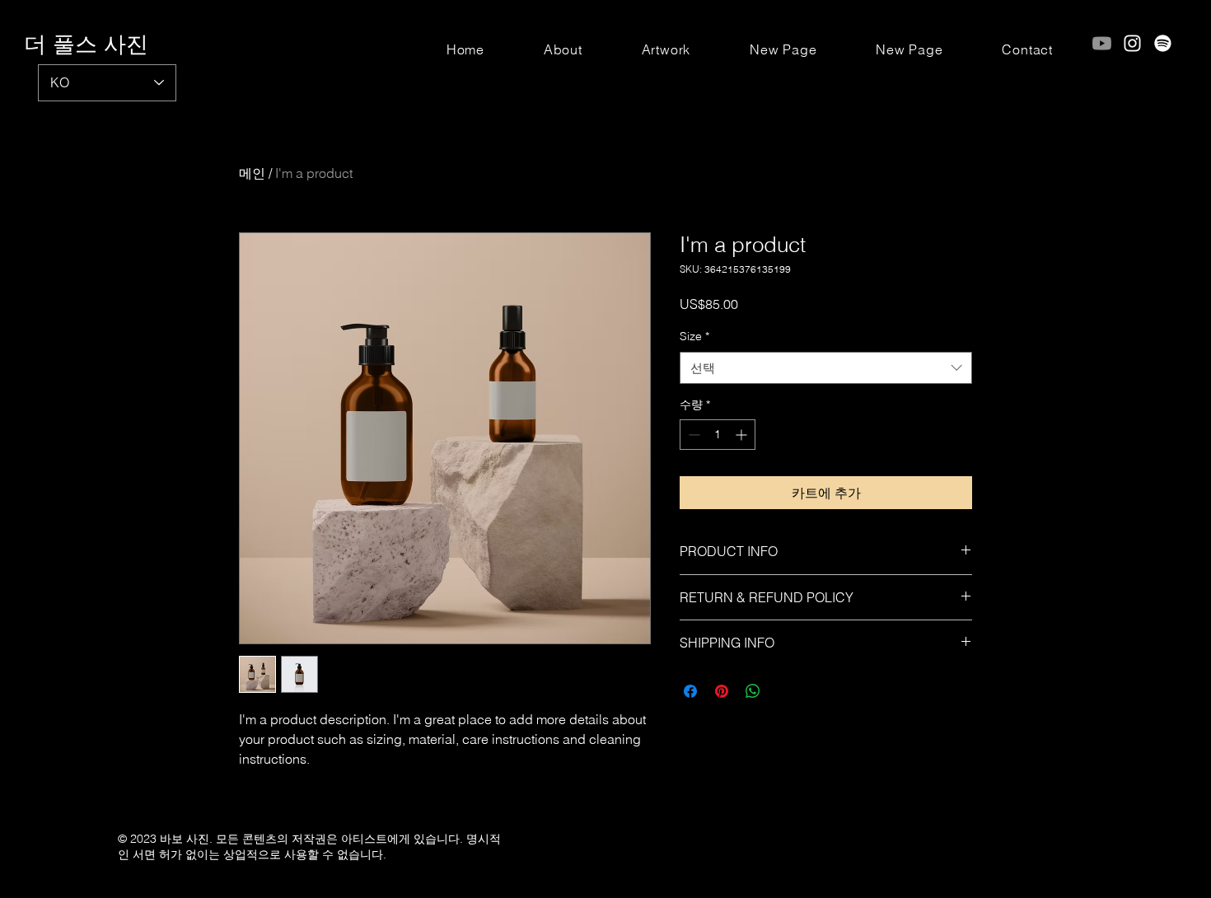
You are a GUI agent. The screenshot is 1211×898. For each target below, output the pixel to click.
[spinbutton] (717, 434)
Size (694, 336)
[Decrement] (692, 434)
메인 (252, 173)
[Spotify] (1163, 43)
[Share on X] (784, 691)
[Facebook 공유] (690, 691)
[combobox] (826, 368)
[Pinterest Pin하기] (722, 691)
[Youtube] (1102, 43)
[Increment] (742, 434)
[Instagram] (1132, 43)
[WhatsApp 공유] (753, 691)
